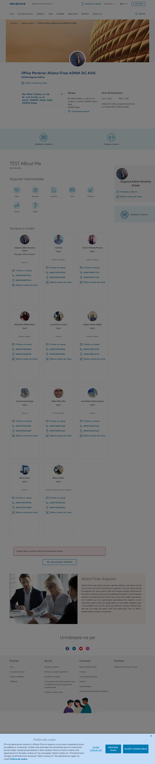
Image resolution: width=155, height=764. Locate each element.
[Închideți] (151, 736)
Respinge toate (113, 749)
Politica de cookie (18, 759)
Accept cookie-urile (135, 749)
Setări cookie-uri (96, 749)
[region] (77, 749)
